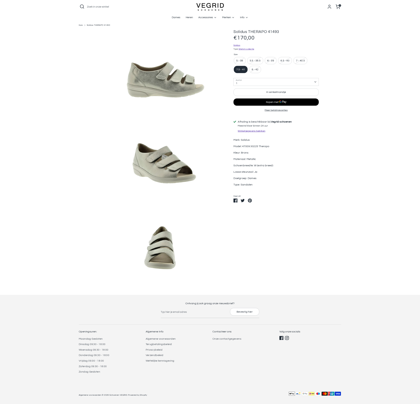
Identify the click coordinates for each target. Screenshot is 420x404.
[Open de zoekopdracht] (82, 6)
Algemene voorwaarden (161, 338)
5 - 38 (239, 60)
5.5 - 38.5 (255, 60)
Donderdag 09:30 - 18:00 (94, 355)
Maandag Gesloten (91, 338)
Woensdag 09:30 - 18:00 (93, 349)
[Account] (329, 6)
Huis (81, 25)
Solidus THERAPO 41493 (98, 25)
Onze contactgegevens (226, 338)
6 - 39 (270, 60)
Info (242, 17)
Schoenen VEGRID (118, 395)
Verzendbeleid (154, 355)
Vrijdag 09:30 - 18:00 (91, 360)
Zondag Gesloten (89, 371)
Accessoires (205, 17)
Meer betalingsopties (276, 110)
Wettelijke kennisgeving (160, 360)
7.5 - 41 (240, 69)
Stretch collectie (246, 49)
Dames (176, 17)
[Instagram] (287, 338)
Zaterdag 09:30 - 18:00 (93, 366)
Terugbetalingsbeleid (159, 344)
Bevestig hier (245, 311)
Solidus (236, 45)
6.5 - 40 (285, 60)
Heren (189, 17)
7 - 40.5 (300, 60)
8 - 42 (255, 69)
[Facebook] (281, 338)
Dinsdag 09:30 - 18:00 (92, 344)
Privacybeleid (154, 349)
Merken (226, 17)
